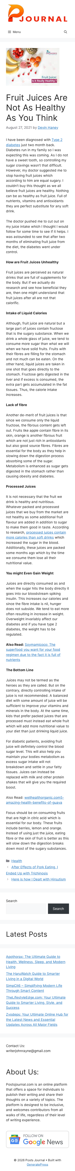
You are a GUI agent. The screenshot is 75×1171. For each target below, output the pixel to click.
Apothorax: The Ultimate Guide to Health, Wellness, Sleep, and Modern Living (35, 962)
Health (16, 861)
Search (11, 901)
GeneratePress (37, 1164)
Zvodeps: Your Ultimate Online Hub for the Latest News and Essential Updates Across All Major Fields (37, 1019)
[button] (65, 32)
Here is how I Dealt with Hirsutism (38, 879)
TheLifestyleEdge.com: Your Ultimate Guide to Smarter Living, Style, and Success (36, 1002)
